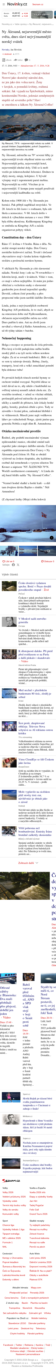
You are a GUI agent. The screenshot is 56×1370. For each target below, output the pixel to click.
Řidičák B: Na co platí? (41, 1271)
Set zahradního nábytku (14, 1313)
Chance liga (8, 1225)
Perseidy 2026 (37, 1292)
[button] (28, 125)
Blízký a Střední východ (29, 839)
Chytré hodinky (17, 1333)
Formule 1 (7, 1242)
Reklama (29, 1345)
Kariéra (39, 1345)
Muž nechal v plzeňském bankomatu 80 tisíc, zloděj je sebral (35, 693)
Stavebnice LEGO (17, 1323)
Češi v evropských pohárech (35, 1298)
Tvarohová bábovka (39, 1238)
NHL (4, 1247)
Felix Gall (34, 1209)
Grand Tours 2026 (38, 1214)
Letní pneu (13, 1328)
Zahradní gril (35, 1313)
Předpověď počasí (18, 1292)
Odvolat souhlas (35, 1351)
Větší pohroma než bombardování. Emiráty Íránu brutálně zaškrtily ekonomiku (35, 831)
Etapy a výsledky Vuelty (41, 1196)
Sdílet (20, 59)
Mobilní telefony (39, 1318)
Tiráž (47, 1345)
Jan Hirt (33, 1201)
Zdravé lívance (37, 1234)
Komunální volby (10, 1214)
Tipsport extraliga (10, 1234)
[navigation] (3, 4)
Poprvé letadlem (10, 1262)
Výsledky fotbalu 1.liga (13, 1229)
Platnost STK (36, 1279)
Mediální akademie (19, 1348)
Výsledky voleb (9, 1201)
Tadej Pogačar (37, 1205)
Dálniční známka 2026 (40, 1262)
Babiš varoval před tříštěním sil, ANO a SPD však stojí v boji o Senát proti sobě (28, 1004)
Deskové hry (27, 1328)
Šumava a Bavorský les (14, 1266)
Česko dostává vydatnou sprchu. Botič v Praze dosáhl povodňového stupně (35, 586)
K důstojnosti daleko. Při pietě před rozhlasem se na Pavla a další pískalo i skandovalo (36, 654)
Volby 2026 (7, 1192)
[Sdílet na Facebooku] (13, 564)
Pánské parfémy (35, 1333)
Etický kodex (37, 1348)
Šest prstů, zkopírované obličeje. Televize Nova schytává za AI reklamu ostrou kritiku (36, 728)
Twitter (19, 1345)
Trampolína (14, 1308)
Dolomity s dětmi (10, 1279)
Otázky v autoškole (39, 1275)
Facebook (8, 1345)
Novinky (5, 49)
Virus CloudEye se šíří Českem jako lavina (36, 761)
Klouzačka (40, 1308)
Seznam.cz (37, 4)
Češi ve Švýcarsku (11, 1271)
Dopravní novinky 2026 (41, 1266)
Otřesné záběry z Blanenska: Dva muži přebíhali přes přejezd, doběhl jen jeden (8, 1001)
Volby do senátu (10, 1209)
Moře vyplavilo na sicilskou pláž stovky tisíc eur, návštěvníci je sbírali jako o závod (34, 797)
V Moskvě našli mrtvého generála (32, 620)
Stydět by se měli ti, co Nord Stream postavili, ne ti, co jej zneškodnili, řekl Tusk (48, 1000)
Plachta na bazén (39, 1303)
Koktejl (22, 806)
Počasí (22, 594)
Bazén (25, 1303)
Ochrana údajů (17, 1351)
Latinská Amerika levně (13, 1275)
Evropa (22, 626)
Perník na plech (37, 1247)
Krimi (21, 701)
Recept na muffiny (38, 1229)
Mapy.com (36, 1287)
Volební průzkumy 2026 (14, 1196)
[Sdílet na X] (18, 564)
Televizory (41, 1328)
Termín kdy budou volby (14, 1205)
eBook (9, 59)
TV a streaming (25, 737)
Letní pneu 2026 (38, 1258)
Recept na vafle (37, 1242)
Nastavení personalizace (28, 1354)
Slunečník (27, 1308)
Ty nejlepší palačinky (40, 1225)
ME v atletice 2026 (11, 1238)
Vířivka (47, 1313)
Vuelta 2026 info (37, 1192)
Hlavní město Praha (27, 665)
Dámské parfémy (36, 1323)
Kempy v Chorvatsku (12, 1258)
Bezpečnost (24, 767)
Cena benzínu (12, 1298)
